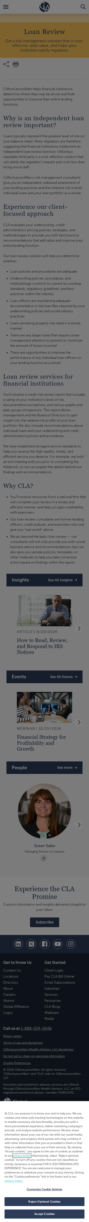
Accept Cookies (44, 1214)
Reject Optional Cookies (44, 1201)
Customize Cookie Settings (44, 1189)
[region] (44, 1161)
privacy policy (22, 1155)
